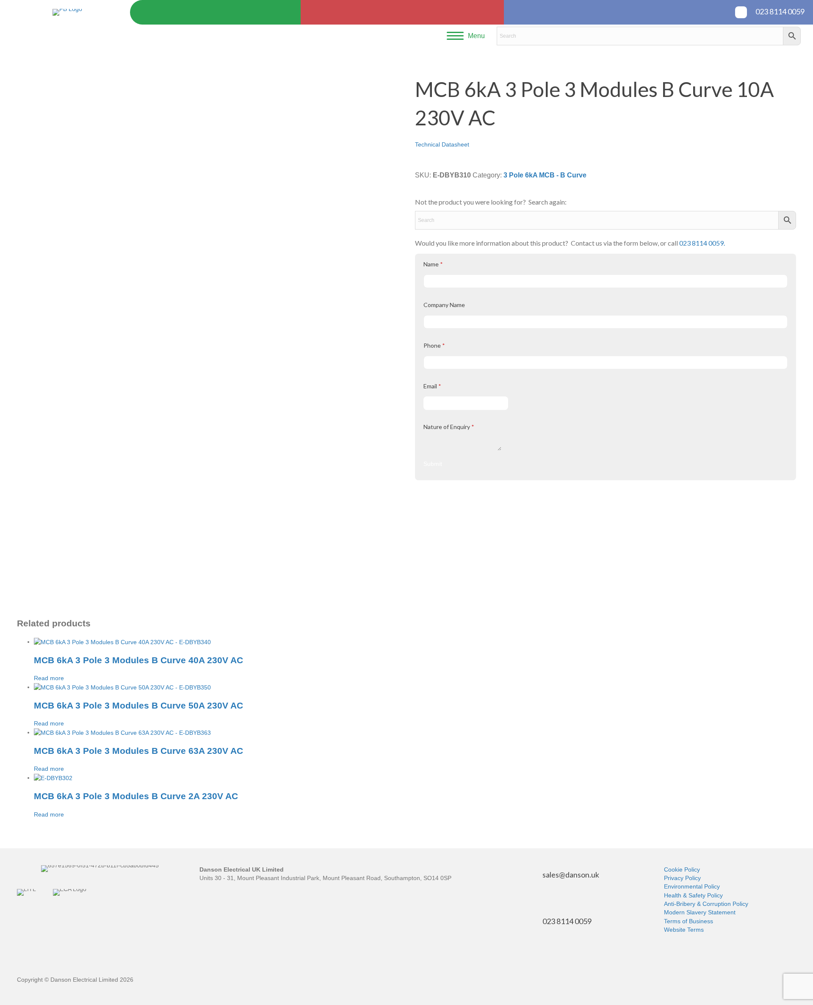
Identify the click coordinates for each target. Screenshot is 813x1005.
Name (433, 264)
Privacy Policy (682, 878)
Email (432, 386)
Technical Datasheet (442, 144)
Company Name (444, 304)
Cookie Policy (682, 869)
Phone (434, 345)
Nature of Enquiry (448, 426)
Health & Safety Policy (693, 895)
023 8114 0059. (702, 243)
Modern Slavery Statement (700, 912)
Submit (432, 463)
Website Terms (684, 929)
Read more (49, 678)
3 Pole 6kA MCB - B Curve (544, 175)
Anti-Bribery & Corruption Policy (706, 903)
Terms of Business (688, 921)
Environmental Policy (692, 886)
